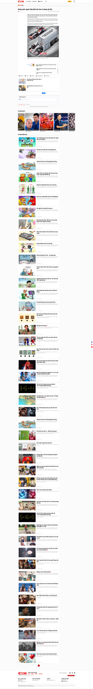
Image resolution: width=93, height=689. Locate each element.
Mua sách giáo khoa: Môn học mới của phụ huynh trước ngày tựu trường (47, 65)
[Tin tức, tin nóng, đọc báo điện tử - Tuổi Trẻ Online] (29, 673)
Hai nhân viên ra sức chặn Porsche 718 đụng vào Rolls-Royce (47, 396)
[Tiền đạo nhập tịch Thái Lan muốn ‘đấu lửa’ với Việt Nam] (27, 341)
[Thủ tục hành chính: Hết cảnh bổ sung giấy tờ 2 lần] (27, 271)
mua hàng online (40, 75)
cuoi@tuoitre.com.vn (36, 680)
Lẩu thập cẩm (29, 131)
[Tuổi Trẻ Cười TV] (72, 672)
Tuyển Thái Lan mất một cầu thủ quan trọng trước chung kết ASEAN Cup (47, 173)
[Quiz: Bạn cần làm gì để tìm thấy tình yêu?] (27, 658)
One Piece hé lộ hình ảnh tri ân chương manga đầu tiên (48, 502)
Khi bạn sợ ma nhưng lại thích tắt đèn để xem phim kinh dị (47, 643)
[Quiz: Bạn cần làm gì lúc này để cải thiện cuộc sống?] (27, 353)
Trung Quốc (47, 75)
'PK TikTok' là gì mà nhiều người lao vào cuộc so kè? (47, 537)
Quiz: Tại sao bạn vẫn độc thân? (44, 490)
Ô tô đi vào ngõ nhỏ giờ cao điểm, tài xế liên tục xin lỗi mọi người (47, 549)
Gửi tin (70, 1)
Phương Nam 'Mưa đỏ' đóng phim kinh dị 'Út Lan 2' (47, 607)
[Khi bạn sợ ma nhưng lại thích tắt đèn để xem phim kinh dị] (27, 646)
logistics (33, 75)
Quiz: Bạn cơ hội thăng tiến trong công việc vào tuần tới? (47, 314)
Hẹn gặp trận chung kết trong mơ (44, 208)
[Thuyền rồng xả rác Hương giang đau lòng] (27, 165)
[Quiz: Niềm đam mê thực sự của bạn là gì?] (27, 599)
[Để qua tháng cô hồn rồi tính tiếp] (27, 247)
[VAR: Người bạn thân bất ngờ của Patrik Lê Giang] (27, 294)
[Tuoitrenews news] (41, 673)
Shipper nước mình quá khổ (43, 572)
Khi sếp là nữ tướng (41, 325)
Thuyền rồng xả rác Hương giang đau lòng (47, 161)
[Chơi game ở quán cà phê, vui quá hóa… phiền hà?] (27, 623)
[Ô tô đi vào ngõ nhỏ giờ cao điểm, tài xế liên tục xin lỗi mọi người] (27, 552)
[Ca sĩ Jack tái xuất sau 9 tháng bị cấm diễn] (27, 634)
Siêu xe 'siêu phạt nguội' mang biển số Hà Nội (45, 72)
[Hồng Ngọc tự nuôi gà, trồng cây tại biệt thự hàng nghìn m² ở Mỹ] (27, 529)
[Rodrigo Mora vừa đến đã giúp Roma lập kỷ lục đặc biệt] (27, 459)
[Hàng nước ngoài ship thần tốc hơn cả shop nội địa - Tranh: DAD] (43, 26)
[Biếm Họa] (46, 5)
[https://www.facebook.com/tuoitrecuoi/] (69, 672)
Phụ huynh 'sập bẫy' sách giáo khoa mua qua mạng (47, 232)
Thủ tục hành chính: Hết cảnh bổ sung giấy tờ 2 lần (47, 267)
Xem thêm (38, 665)
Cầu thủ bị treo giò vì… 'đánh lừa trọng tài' (47, 431)
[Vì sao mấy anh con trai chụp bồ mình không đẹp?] (27, 588)
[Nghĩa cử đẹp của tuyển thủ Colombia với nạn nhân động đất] (27, 470)
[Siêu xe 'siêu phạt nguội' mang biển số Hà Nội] (37, 73)
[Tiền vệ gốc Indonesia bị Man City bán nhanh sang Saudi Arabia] (27, 365)
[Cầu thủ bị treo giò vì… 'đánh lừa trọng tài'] (27, 435)
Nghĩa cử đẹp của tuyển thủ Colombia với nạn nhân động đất (47, 467)
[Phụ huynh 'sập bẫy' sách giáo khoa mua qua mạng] (27, 236)
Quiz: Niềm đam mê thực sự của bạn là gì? (47, 595)
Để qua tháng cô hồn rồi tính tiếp (44, 243)
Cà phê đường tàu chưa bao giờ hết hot (46, 302)
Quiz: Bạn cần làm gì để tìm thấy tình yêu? (47, 654)
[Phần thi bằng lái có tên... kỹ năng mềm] (27, 259)
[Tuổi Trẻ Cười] (74, 672)
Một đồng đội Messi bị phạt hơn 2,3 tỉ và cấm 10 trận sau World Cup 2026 (47, 373)
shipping (22, 75)
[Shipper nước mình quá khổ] (27, 576)
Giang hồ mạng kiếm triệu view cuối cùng (46, 185)
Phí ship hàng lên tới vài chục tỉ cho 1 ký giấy (34, 86)
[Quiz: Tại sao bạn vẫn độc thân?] (27, 494)
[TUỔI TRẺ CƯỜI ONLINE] (22, 673)
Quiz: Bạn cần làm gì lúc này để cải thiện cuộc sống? (48, 349)
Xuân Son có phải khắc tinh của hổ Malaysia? (47, 196)
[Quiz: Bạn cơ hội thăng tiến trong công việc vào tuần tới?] (27, 318)
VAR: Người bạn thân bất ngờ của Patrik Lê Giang (47, 291)
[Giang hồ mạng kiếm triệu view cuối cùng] (27, 189)
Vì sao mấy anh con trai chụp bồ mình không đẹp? (47, 584)
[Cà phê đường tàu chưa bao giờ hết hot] (27, 306)
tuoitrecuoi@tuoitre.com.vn (51, 680)
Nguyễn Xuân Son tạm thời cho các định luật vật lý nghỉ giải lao (47, 69)
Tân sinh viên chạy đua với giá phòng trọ (46, 149)
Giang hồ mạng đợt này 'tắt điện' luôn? (32, 129)
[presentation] (18, 122)
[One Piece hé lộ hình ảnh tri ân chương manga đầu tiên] (27, 505)
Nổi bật (35, 1)
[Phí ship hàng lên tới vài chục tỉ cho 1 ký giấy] (22, 88)
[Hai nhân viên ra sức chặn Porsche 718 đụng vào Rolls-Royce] (27, 400)
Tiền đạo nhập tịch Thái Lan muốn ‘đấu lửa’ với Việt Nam (47, 338)
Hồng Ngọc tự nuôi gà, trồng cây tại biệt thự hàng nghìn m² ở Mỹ (47, 525)
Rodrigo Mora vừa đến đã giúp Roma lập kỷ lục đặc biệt (47, 455)
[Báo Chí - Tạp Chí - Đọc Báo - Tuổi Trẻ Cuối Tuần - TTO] (33, 673)
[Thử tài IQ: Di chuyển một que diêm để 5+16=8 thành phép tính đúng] (27, 517)
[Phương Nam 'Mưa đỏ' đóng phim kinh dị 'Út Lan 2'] (27, 611)
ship (35, 58)
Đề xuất (41, 1)
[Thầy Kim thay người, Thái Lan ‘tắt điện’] (61, 121)
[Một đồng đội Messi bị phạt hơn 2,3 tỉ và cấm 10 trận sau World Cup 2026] (27, 376)
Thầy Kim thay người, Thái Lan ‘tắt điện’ (60, 129)
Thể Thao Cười (43, 131)
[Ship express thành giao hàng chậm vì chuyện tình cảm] (22, 81)
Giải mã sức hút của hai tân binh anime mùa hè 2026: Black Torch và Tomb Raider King (47, 478)
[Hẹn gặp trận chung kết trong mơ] (27, 212)
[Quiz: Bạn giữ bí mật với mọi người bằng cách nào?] (27, 564)
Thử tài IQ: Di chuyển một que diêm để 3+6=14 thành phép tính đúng (46, 385)
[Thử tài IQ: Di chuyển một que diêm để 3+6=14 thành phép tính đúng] (27, 388)
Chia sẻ (43, 93)
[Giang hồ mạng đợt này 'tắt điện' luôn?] (32, 121)
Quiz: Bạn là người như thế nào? (44, 443)
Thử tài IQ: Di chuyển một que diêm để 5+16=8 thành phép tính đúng (46, 514)
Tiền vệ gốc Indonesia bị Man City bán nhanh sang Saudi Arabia (47, 361)
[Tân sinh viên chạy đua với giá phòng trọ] (27, 154)
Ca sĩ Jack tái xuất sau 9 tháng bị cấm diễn (47, 630)
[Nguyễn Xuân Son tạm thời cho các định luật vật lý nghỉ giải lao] (37, 69)
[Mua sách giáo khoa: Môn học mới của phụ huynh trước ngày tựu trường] (37, 65)
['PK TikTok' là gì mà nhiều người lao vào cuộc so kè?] (27, 541)
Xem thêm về (29, 64)
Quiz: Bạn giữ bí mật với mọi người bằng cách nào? (47, 561)
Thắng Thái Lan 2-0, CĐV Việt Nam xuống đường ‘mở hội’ (45, 129)
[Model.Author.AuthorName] (33, 65)
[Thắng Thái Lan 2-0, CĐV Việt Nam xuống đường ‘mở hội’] (47, 121)
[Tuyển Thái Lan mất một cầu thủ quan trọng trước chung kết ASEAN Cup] (27, 177)
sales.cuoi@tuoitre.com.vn (22, 681)
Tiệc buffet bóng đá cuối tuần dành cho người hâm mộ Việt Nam (48, 138)
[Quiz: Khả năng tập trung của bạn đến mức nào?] (27, 412)
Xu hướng (29, 1)
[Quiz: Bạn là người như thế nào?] (27, 447)
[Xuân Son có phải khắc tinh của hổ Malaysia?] (27, 200)
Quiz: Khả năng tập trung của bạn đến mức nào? (47, 408)
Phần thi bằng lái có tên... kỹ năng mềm (46, 255)
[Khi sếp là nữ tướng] (27, 329)
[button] (45, 1)
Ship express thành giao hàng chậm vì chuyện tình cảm (34, 80)
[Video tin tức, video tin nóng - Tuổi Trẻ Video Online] (37, 673)
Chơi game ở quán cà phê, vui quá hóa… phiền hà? (48, 619)
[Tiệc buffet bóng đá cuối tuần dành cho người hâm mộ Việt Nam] (27, 142)
